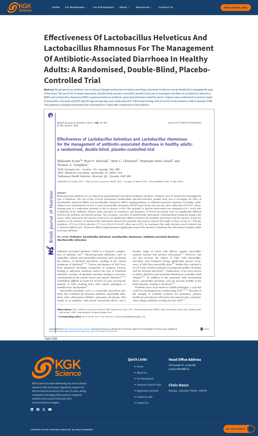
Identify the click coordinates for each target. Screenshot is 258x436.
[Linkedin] (31, 409)
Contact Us (165, 7)
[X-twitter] (43, 409)
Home (56, 7)
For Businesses (74, 7)
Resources (143, 7)
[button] (239, 429)
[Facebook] (37, 409)
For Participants (103, 7)
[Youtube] (49, 409)
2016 (54, 338)
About (123, 7)
